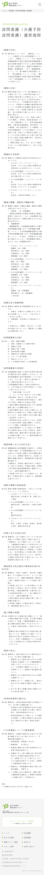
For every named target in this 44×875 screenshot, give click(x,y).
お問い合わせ (29, 846)
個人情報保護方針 (8, 851)
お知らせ (27, 842)
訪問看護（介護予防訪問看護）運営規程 (15, 859)
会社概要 (27, 833)
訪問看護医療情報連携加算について (14, 866)
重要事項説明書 (7, 855)
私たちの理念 (9, 837)
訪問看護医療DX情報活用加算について (15, 862)
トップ (6, 833)
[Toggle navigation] (40, 4)
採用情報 (27, 837)
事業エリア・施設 (11, 842)
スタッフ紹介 (9, 846)
